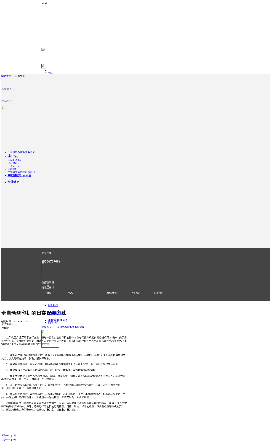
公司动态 (13, 175)
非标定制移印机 (58, 320)
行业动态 (13, 182)
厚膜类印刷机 (57, 313)
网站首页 (6, 76)
